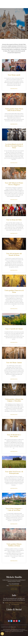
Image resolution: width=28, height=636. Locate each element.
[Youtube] (14, 621)
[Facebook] (9, 621)
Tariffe (14, 616)
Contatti (14, 618)
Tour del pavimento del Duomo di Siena (14, 254)
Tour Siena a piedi (14, 75)
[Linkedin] (19, 621)
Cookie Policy (14, 588)
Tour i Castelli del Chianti (14, 329)
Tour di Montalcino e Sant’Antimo (14, 435)
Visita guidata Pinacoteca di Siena (14, 291)
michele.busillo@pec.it (15, 585)
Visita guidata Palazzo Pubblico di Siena (14, 545)
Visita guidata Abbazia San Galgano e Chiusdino (14, 400)
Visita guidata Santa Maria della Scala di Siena (14, 109)
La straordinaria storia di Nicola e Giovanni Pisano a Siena (14, 146)
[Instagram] (17, 621)
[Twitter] (11, 621)
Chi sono (14, 614)
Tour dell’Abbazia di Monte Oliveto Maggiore (14, 183)
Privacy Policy (14, 589)
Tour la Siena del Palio (14, 220)
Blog (14, 612)
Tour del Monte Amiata (14, 362)
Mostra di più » (14, 88)
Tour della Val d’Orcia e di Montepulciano (14, 472)
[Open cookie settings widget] (2, 633)
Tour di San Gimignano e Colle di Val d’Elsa (14, 509)
